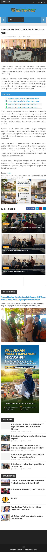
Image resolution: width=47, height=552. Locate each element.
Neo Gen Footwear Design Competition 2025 (22, 104)
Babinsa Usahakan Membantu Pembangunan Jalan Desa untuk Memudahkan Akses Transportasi (24, 228)
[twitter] (33, 2)
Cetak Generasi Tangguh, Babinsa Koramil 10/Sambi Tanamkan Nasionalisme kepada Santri (27, 455)
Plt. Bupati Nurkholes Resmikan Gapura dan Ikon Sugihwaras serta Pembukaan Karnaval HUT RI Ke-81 (27, 446)
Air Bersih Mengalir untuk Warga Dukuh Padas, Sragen (28, 489)
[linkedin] (42, 2)
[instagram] (39, 2)
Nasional (28, 37)
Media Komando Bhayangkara (29, 549)
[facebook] (36, 2)
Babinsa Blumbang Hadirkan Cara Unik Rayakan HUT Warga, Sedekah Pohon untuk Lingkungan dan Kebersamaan (23, 298)
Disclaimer (14, 498)
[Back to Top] (24, 547)
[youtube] (45, 2)
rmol (9, 173)
